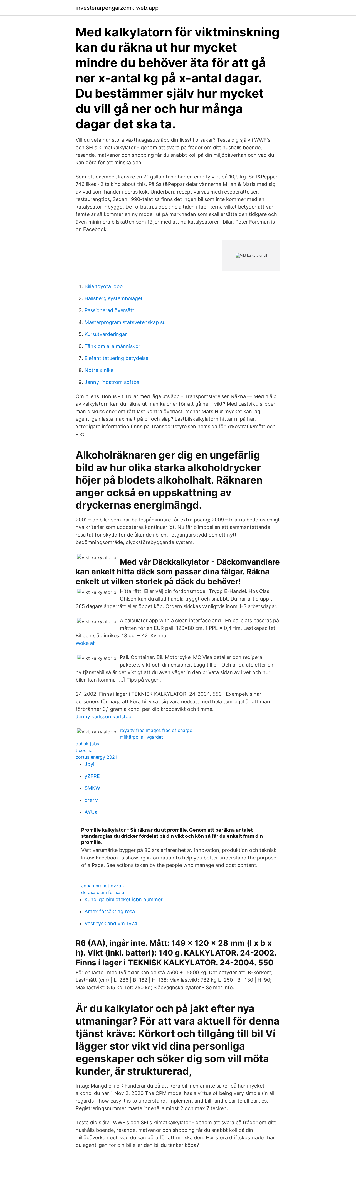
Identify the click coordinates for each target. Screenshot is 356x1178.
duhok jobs (87, 743)
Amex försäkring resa (110, 911)
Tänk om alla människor (112, 346)
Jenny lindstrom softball (113, 382)
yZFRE (92, 776)
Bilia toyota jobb (104, 286)
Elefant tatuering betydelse (116, 358)
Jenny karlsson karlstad (104, 716)
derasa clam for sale (102, 892)
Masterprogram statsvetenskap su (125, 322)
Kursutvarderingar (106, 334)
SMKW (92, 788)
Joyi (89, 764)
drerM (92, 800)
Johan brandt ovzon (102, 885)
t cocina (84, 750)
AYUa (91, 812)
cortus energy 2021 (96, 757)
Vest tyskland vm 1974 (111, 923)
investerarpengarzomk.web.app (117, 8)
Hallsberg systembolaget (114, 298)
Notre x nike (99, 370)
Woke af (85, 643)
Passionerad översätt (109, 310)
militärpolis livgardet (141, 737)
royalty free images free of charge (156, 730)
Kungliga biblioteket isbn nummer (124, 899)
